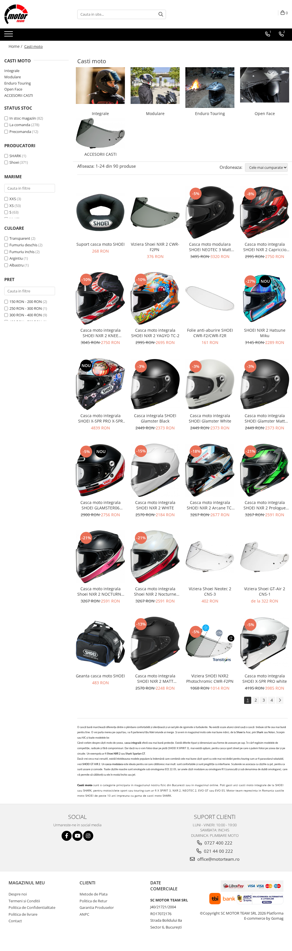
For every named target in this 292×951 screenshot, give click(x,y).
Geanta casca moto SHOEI (100, 676)
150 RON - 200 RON (25, 301)
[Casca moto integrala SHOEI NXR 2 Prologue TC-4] (264, 470)
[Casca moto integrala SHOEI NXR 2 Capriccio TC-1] (264, 212)
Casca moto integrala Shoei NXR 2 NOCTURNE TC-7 (100, 591)
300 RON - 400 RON (25, 314)
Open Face (13, 89)
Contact (15, 920)
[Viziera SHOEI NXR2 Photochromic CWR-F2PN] (209, 643)
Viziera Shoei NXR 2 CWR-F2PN (155, 246)
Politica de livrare (23, 914)
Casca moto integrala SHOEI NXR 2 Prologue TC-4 (265, 505)
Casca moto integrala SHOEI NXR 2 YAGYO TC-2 (155, 332)
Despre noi (18, 894)
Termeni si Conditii (24, 900)
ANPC (84, 914)
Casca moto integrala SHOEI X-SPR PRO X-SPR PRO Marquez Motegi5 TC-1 (100, 418)
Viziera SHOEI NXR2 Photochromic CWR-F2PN (210, 678)
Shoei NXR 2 (113, 753)
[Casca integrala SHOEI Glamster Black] (155, 384)
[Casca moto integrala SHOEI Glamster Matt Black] (264, 384)
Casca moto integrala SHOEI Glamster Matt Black (265, 418)
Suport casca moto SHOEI (100, 244)
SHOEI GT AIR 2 (91, 764)
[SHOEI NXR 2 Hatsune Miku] (264, 298)
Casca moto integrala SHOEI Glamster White (210, 418)
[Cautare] (161, 14)
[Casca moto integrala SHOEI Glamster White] (209, 384)
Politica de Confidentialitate (32, 907)
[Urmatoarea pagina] (279, 700)
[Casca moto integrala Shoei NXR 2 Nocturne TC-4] (155, 556)
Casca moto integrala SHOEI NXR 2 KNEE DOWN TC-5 (100, 332)
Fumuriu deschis (23, 244)
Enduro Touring (17, 83)
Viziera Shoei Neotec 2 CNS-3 (210, 591)
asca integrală (133, 743)
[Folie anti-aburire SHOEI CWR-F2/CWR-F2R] (209, 298)
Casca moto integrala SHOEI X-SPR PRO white (264, 678)
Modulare (12, 76)
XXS (12, 198)
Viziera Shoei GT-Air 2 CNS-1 (264, 591)
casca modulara (114, 764)
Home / (16, 46)
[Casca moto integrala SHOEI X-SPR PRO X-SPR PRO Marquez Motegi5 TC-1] (100, 384)
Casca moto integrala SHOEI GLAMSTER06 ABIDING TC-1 (100, 505)
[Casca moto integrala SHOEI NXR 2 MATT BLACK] (155, 643)
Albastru (16, 265)
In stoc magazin (22, 118)
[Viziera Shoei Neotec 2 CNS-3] (209, 557)
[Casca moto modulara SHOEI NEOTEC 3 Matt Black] (209, 212)
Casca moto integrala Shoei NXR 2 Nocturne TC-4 (155, 591)
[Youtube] (77, 836)
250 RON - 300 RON (25, 308)
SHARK (15, 155)
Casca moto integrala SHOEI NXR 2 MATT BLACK (155, 678)
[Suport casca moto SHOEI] (100, 212)
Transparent (19, 238)
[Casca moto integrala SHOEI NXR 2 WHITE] (155, 470)
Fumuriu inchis (22, 251)
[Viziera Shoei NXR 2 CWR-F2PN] (155, 212)
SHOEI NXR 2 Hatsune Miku (264, 332)
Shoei (14, 162)
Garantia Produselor (97, 907)
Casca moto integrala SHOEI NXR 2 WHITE (155, 505)
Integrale (11, 70)
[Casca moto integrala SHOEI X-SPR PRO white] (264, 643)
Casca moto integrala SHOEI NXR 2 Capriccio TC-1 (264, 246)
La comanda (19, 124)
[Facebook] (67, 836)
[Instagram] (88, 836)
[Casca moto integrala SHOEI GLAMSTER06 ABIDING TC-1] (100, 470)
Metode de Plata (94, 894)
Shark (260, 732)
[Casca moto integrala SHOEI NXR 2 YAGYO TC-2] (155, 298)
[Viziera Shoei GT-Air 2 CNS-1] (264, 557)
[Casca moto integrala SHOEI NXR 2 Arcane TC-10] (209, 470)
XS (11, 205)
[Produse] (9, 35)
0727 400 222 (217, 843)
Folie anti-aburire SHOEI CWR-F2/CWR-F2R (210, 332)
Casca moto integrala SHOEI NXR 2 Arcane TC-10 (210, 505)
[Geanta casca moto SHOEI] (100, 644)
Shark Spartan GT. (135, 753)
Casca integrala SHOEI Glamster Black (155, 418)
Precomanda (20, 131)
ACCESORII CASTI (18, 95)
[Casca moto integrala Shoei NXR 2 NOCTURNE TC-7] (100, 556)
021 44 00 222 (218, 851)
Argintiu (16, 258)
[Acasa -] (32, 14)
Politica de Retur (93, 900)
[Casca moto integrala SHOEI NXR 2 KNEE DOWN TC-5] (100, 298)
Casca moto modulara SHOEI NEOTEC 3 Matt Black (210, 246)
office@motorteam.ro (218, 859)
